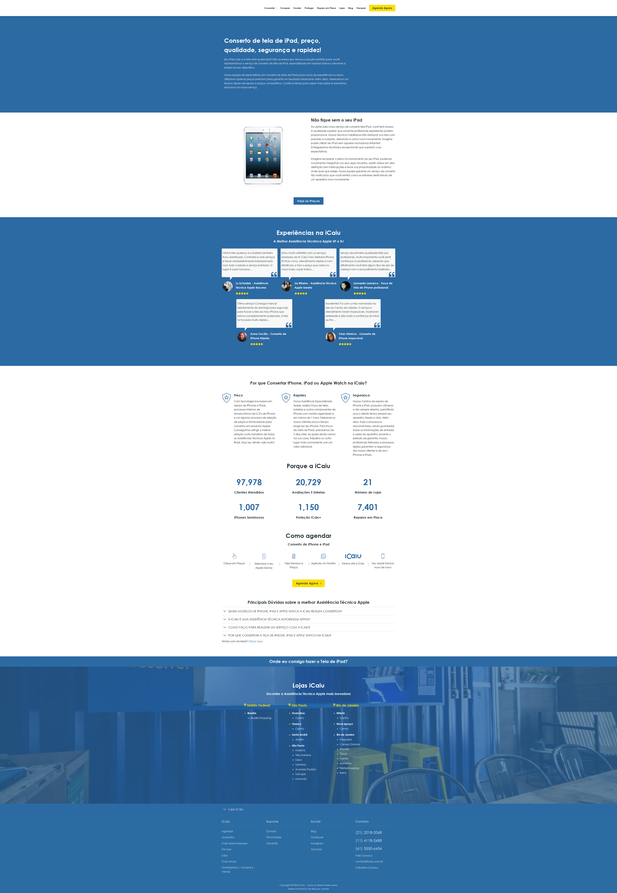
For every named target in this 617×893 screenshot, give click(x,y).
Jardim (299, 739)
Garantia (272, 843)
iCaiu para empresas (234, 843)
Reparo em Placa (326, 8)
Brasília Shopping (261, 718)
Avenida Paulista (305, 769)
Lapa (298, 759)
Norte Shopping (349, 768)
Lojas (342, 8)
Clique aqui (255, 641)
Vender (297, 8)
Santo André (299, 734)
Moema (300, 750)
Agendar (227, 831)
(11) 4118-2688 (369, 840)
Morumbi (300, 778)
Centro (299, 718)
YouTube (316, 849)
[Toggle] (225, 611)
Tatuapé (300, 774)
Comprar (285, 8)
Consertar (269, 8)
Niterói (341, 713)
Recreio (344, 749)
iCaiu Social (229, 861)
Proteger (309, 8)
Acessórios (228, 837)
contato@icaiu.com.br (369, 861)
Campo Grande (350, 744)
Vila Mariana (303, 755)
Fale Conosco (364, 855)
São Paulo (298, 745)
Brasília (251, 713)
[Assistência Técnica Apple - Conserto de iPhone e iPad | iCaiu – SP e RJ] (232, 8)
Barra (343, 772)
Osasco (296, 723)
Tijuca (343, 753)
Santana (300, 764)
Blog (350, 8)
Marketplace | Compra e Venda (237, 869)
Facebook (317, 837)
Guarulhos (298, 713)
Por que (226, 849)
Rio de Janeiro (345, 734)
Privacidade (273, 837)
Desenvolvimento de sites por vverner (308, 888)
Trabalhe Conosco (367, 867)
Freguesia (346, 739)
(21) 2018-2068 (369, 832)
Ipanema (345, 763)
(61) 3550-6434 (369, 848)
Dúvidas (271, 831)
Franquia (361, 8)
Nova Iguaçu (345, 723)
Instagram (317, 843)
